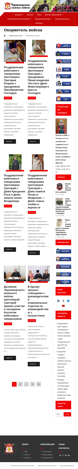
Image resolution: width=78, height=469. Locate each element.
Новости (27, 454)
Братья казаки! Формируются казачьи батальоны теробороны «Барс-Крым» (63, 227)
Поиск (67, 414)
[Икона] (63, 126)
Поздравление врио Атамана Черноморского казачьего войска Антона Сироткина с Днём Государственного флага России (64, 334)
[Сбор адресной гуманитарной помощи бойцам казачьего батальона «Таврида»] (59, 202)
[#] (58, 300)
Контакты (27, 457)
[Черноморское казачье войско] (17, 6)
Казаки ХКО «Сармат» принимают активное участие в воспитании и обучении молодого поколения (64, 362)
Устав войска (47, 451)
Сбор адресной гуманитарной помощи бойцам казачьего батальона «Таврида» (63, 206)
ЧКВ (25, 451)
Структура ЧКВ (48, 457)
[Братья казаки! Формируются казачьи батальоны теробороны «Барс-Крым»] (59, 223)
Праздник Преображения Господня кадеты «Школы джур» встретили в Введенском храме (64, 387)
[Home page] (4, 35)
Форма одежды (48, 454)
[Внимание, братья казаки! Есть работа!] (59, 187)
